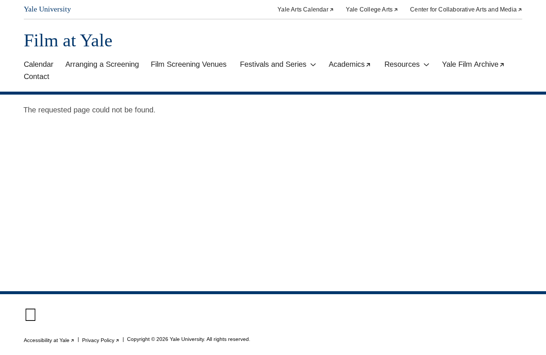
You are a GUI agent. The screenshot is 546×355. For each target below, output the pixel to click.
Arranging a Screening (102, 64)
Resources (402, 64)
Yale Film (476, 65)
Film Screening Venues (189, 64)
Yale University (47, 9)
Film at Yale (68, 40)
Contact (36, 76)
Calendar (38, 64)
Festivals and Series (273, 64)
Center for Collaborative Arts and (466, 9)
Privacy (101, 340)
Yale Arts (305, 9)
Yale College (372, 9)
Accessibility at (49, 340)
